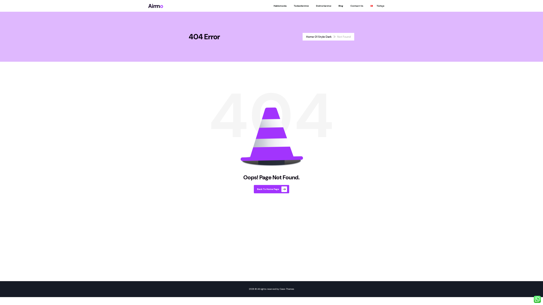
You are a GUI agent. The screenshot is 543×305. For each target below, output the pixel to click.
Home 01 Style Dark (319, 37)
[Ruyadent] (155, 6)
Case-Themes (287, 288)
